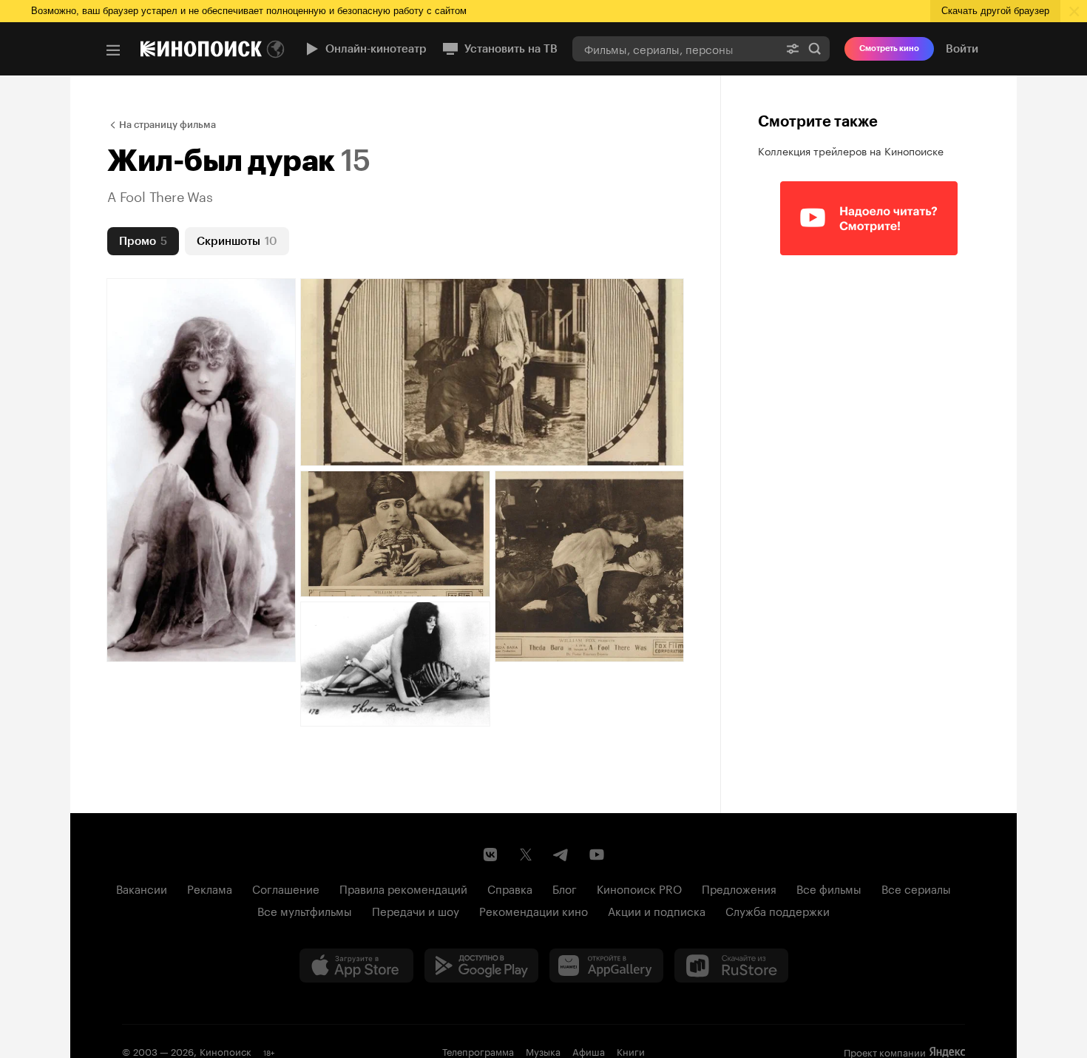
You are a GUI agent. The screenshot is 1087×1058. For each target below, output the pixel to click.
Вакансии (141, 888)
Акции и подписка (656, 910)
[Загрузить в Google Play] (481, 966)
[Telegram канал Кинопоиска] (561, 854)
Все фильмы (828, 888)
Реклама (209, 888)
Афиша (588, 1050)
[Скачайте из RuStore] (731, 966)
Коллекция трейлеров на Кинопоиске (851, 150)
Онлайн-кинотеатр (376, 48)
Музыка (543, 1050)
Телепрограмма (478, 1050)
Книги (631, 1050)
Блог (564, 888)
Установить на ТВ (511, 48)
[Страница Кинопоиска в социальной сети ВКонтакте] (490, 854)
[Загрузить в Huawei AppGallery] (606, 966)
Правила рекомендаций (403, 888)
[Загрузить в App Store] (356, 966)
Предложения (739, 888)
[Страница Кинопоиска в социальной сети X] (526, 854)
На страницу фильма (167, 124)
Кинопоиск (225, 1050)
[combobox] (675, 48)
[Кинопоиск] (201, 48)
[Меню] (113, 50)
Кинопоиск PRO (639, 888)
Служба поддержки (777, 910)
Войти (962, 48)
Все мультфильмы (304, 910)
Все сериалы (916, 888)
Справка (509, 888)
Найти (815, 48)
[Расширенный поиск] (793, 48)
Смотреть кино (889, 48)
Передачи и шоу (415, 910)
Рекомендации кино (533, 910)
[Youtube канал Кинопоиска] (597, 854)
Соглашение (285, 888)
